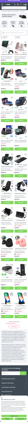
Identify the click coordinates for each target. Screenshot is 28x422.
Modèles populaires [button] (8, 383)
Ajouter (7, 63)
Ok (23, 373)
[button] (20, 86)
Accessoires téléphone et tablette (10, 11)
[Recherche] (3, 7)
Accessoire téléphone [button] (8, 387)
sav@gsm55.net (8, 395)
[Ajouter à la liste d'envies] (12, 42)
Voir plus (14, 326)
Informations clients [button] (8, 379)
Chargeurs (22, 11)
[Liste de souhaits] (21, 4)
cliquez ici (19, 411)
